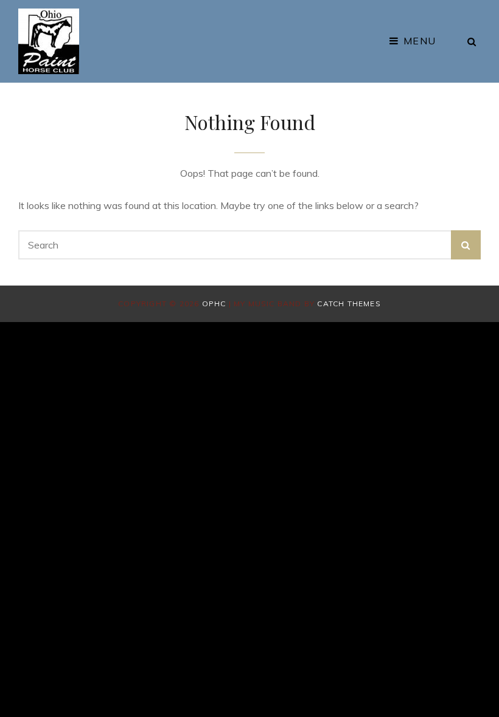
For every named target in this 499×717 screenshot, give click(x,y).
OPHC (214, 303)
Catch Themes (348, 303)
